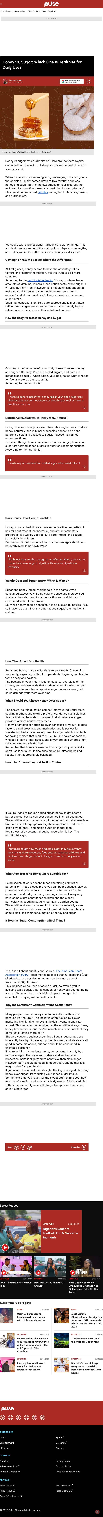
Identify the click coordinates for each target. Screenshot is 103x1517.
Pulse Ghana (6, 1485)
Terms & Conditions (10, 1471)
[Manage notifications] (97, 1512)
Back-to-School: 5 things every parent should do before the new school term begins (86, 1368)
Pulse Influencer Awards (68, 1471)
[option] (16, 1276)
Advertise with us (8, 1466)
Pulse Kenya (6, 1491)
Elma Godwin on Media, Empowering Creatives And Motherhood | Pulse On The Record (83, 1287)
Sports (59, 1437)
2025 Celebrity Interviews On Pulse (16, 1284)
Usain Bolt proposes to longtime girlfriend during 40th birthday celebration (31, 1317)
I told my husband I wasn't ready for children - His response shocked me (31, 1366)
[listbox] (51, 1276)
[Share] (88, 81)
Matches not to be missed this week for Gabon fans (85, 1340)
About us (4, 1461)
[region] (51, 1276)
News (19, 1310)
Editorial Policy (63, 1466)
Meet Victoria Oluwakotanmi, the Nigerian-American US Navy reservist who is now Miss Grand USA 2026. (87, 1320)
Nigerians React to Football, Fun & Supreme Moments (60, 1233)
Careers (60, 1442)
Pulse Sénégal (63, 1485)
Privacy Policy (63, 1461)
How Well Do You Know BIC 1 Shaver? (49, 1284)
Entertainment (7, 1442)
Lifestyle (8, 11)
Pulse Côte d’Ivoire (9, 1496)
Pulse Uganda (63, 1491)
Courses (60, 1448)
